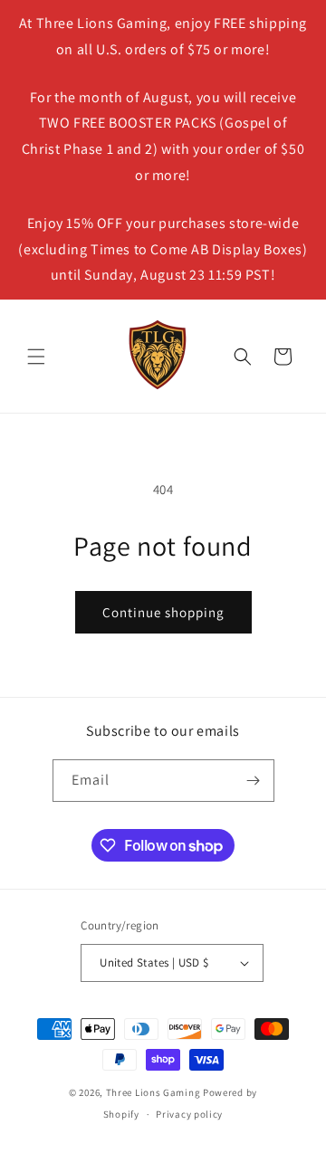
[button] (36, 356)
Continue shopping (163, 612)
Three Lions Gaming (153, 1092)
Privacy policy (189, 1114)
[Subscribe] (253, 780)
